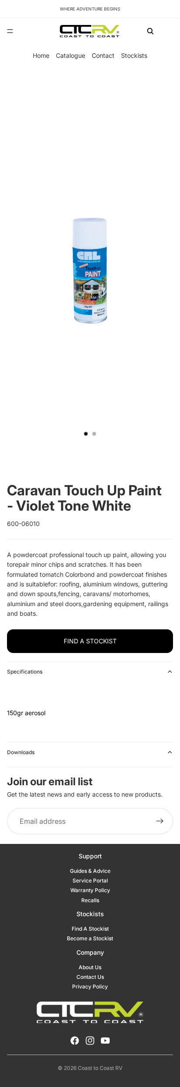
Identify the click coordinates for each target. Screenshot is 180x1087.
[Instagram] (90, 1040)
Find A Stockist (90, 928)
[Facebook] (74, 1040)
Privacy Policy (90, 986)
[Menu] (10, 31)
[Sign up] (160, 821)
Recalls (90, 900)
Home (41, 55)
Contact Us (90, 977)
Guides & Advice (90, 871)
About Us (90, 967)
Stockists (134, 55)
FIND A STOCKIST (90, 641)
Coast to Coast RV (100, 1068)
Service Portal (90, 880)
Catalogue (70, 55)
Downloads (21, 752)
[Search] (150, 31)
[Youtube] (105, 1040)
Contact (103, 55)
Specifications (24, 671)
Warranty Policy (90, 890)
